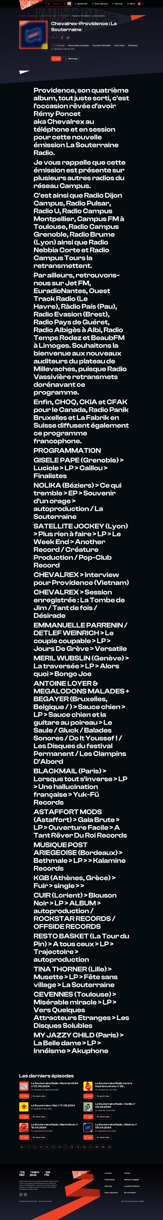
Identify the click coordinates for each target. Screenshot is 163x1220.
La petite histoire (131, 1186)
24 (103, 1147)
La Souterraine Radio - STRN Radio (54, 16)
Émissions (32, 16)
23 (97, 1147)
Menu (132, 4)
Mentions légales (131, 1180)
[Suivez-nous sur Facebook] (21, 1195)
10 (84, 1147)
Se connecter (130, 1192)
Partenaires (110, 1180)
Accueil (22, 16)
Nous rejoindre (101, 4)
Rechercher (82, 4)
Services (119, 4)
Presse (127, 1173)
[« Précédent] (22, 1146)
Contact (108, 1173)
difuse (142, 1201)
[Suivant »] (109, 1146)
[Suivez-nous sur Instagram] (25, 1195)
